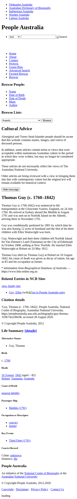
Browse (13, 77)
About (12, 57)
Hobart (5, 378)
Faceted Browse (18, 73)
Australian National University (19, 476)
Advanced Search (19, 70)
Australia (29, 378)
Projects (13, 63)
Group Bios (16, 67)
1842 (18, 375)
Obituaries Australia (20, 4)
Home (12, 53)
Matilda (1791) (18, 408)
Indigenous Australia (21, 11)
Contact (13, 60)
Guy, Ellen (15, 292)
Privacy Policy (39, 489)
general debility (10, 393)
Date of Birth (16, 95)
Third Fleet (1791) (20, 440)
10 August (7, 375)
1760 (7, 360)
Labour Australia (19, 18)
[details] (31, 331)
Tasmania (16, 378)
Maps (12, 101)
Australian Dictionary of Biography (30, 8)
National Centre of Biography (41, 473)
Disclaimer (22, 489)
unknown (15, 455)
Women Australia (19, 14)
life (15, 458)
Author (13, 105)
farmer (13, 426)
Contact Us (57, 489)
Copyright (7, 489)
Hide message (11, 189)
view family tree (11, 286)
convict (13, 422)
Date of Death (17, 98)
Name (12, 91)
